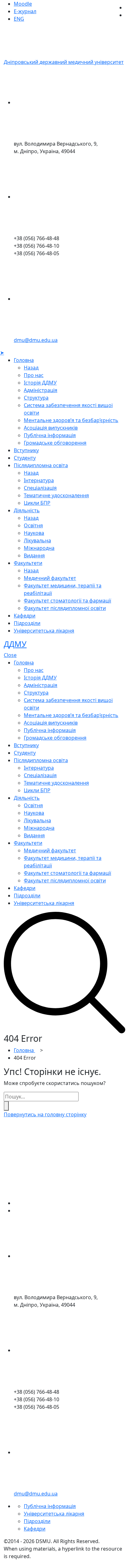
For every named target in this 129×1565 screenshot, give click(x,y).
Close (10, 655)
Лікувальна (37, 540)
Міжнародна (39, 548)
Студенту (25, 457)
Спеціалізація (40, 487)
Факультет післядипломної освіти (65, 608)
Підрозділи (27, 623)
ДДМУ (15, 643)
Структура (36, 397)
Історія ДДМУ (40, 382)
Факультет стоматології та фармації (67, 600)
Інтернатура (39, 480)
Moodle (23, 3)
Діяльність (27, 510)
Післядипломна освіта (41, 465)
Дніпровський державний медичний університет (64, 62)
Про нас (34, 375)
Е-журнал (25, 11)
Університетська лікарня (44, 630)
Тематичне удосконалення (56, 495)
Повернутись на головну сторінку (45, 1114)
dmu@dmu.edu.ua (36, 340)
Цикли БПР (37, 502)
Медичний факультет (50, 578)
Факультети (28, 563)
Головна (24, 360)
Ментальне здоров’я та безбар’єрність (71, 420)
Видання (34, 555)
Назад (31, 367)
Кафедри (24, 615)
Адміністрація (40, 390)
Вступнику (26, 450)
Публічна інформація (50, 435)
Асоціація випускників (51, 427)
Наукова (34, 532)
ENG (19, 18)
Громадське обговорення (55, 442)
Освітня (33, 525)
